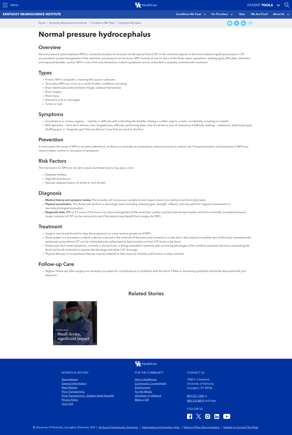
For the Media (143, 392)
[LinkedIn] (216, 417)
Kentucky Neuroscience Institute (68, 23)
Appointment (70, 379)
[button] (10, 5)
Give (242, 14)
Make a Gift (142, 400)
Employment (142, 387)
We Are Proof (259, 14)
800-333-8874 (195, 401)
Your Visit (67, 404)
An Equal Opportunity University (119, 427)
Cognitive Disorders (129, 23)
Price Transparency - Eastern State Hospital (88, 396)
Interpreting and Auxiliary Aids (161, 427)
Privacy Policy (70, 400)
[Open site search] (287, 5)
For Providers (219, 14)
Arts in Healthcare (146, 379)
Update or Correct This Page (240, 427)
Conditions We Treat (188, 14)
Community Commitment (150, 383)
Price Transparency (73, 392)
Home (42, 23)
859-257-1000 (195, 396)
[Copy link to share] (250, 23)
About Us (278, 14)
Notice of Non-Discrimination (202, 427)
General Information (74, 383)
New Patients (69, 387)
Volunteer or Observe (148, 396)
